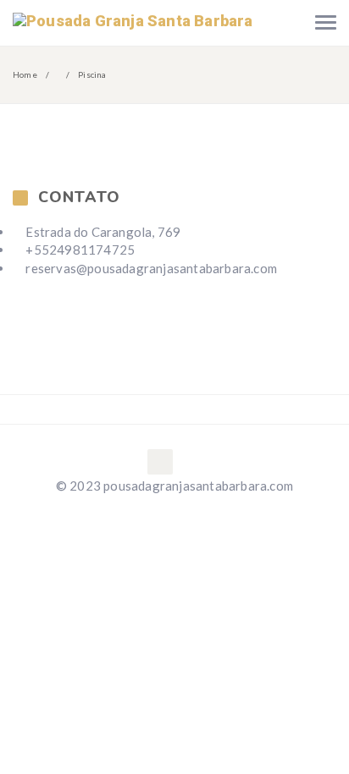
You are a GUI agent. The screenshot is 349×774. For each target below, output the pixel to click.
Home (25, 74)
